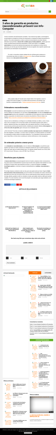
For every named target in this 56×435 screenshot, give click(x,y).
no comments (9, 31)
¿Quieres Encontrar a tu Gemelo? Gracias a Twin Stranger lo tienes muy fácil (44, 304)
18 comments (45, 289)
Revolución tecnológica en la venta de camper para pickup (44, 229)
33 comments (45, 280)
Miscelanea (5, 20)
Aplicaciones (40, 315)
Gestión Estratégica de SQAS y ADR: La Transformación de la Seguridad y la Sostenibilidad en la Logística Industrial (28, 210)
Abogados (40, 367)
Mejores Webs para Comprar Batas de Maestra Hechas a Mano (19, 385)
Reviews (14, 397)
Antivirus (39, 297)
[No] (54, 431)
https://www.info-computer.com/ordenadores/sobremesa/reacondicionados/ (27, 117)
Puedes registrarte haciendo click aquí (31, 102)
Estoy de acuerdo (28, 432)
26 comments (44, 297)
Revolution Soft (27, 56)
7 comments (46, 315)
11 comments (45, 306)
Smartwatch (15, 423)
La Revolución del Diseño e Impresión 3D (12, 207)
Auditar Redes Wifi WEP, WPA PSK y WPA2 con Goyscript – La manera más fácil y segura (45, 286)
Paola (31, 324)
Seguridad (39, 280)
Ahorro (40, 358)
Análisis (14, 406)
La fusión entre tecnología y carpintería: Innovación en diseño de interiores (19, 403)
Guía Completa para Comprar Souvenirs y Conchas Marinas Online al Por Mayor (28, 230)
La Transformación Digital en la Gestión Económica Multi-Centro (44, 208)
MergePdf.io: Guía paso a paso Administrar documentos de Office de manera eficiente (20, 412)
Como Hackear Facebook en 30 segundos (43, 324)
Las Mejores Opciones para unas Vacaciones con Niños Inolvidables (20, 394)
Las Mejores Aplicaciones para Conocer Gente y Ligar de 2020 (45, 313)
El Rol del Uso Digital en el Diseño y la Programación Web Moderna (12, 229)
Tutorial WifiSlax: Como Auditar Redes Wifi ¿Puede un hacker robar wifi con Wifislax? (45, 277)
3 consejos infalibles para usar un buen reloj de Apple (20, 421)
